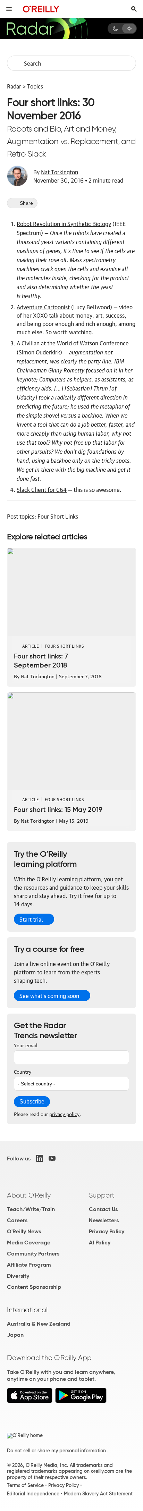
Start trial (31, 919)
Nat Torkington (59, 172)
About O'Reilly (29, 1195)
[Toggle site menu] (9, 9)
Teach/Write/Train (31, 1209)
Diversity (18, 1275)
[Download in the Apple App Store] (29, 1401)
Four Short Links (57, 516)
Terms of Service (25, 1485)
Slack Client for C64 (42, 489)
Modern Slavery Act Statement (98, 1494)
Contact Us (103, 1209)
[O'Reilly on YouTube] (52, 1158)
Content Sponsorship (34, 1287)
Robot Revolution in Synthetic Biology (64, 223)
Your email (25, 1044)
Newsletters (104, 1220)
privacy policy (64, 1113)
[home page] (41, 9)
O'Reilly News (24, 1231)
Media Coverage (28, 1242)
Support (102, 1195)
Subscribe (31, 1102)
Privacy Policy (106, 1231)
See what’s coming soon (49, 995)
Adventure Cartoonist (43, 307)
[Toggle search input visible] (134, 9)
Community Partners (33, 1253)
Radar (14, 86)
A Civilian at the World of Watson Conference (73, 343)
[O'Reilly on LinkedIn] (39, 1158)
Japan (15, 1334)
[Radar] (46, 28)
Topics (35, 86)
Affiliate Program (29, 1264)
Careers (17, 1220)
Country (22, 1071)
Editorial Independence (33, 1494)
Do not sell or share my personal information (57, 1450)
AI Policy (99, 1242)
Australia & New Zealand (38, 1323)
